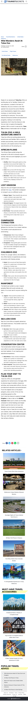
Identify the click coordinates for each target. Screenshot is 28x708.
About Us (6, 692)
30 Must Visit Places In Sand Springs (13, 689)
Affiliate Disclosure (7, 694)
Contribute (11, 692)
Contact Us (14, 694)
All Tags (14, 695)
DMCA (24, 694)
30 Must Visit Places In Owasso (14, 538)
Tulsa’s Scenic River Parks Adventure (14, 471)
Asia (10, 190)
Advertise (20, 694)
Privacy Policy (21, 692)
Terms (16, 692)
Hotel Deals (5, 51)
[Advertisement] (10, 21)
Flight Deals (13, 51)
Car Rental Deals (6, 55)
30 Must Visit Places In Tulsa (11, 677)
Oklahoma (15, 55)
